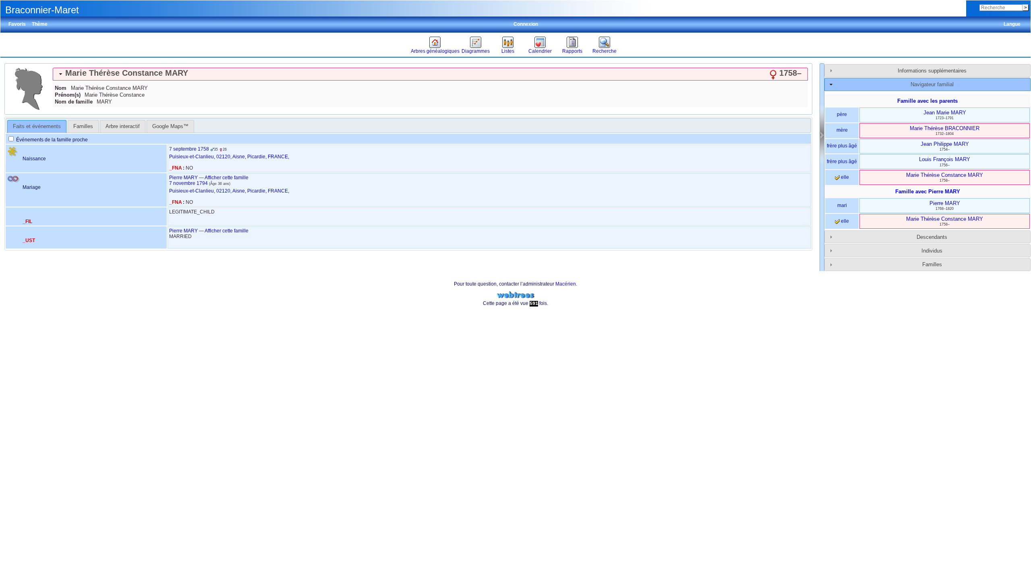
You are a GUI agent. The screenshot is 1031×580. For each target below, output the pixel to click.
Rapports (572, 51)
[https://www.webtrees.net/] (515, 295)
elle (844, 177)
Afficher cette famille (226, 177)
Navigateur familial (932, 84)
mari (842, 205)
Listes (507, 51)
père (842, 114)
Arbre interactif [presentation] (123, 126)
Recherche (604, 51)
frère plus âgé (842, 146)
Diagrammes (476, 51)
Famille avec (927, 191)
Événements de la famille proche (51, 140)
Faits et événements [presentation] (37, 126)
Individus (931, 251)
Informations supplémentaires (932, 71)
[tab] (430, 74)
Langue (1012, 24)
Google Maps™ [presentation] (170, 126)
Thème (40, 24)
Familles (932, 264)
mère (842, 130)
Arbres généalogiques (435, 51)
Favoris (17, 24)
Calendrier (540, 51)
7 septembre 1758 (189, 149)
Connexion (525, 24)
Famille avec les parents (927, 101)
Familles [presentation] (83, 126)
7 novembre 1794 (188, 183)
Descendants (932, 237)
